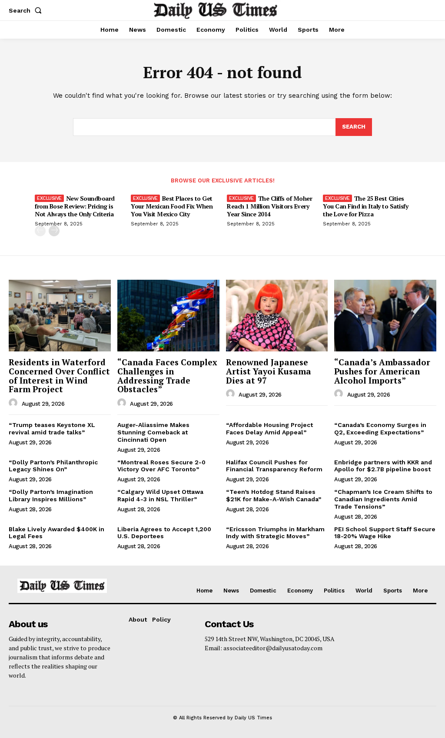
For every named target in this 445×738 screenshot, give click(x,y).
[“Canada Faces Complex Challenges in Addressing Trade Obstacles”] (168, 315)
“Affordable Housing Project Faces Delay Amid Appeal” (269, 428)
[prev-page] (40, 230)
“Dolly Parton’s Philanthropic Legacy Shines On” (53, 466)
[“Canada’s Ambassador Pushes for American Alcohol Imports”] (385, 315)
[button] (27, 10)
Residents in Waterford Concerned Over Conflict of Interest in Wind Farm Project (59, 376)
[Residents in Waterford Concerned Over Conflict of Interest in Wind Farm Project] (60, 315)
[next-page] (54, 230)
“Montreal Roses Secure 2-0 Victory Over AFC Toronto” (161, 466)
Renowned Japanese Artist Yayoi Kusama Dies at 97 (268, 371)
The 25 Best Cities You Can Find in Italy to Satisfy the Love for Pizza (365, 206)
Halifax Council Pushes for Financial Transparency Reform (274, 466)
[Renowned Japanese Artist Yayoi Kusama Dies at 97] (277, 315)
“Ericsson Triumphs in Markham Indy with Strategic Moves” (275, 533)
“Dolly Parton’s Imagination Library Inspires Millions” (51, 495)
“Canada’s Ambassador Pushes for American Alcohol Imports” (382, 371)
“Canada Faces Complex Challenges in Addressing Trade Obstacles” (167, 376)
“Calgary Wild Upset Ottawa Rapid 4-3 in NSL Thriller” (160, 495)
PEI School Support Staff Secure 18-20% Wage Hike (384, 533)
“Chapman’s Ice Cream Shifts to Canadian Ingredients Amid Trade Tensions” (383, 499)
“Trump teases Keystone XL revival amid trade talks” (52, 428)
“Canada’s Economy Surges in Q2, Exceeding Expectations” (380, 428)
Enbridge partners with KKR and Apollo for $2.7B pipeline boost (383, 466)
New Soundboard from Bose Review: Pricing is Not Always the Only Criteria (75, 206)
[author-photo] (14, 403)
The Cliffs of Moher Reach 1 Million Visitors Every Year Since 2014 (269, 206)
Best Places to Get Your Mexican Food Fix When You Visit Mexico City (172, 206)
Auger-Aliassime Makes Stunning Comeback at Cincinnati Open (153, 432)
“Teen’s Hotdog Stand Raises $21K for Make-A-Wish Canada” (273, 495)
